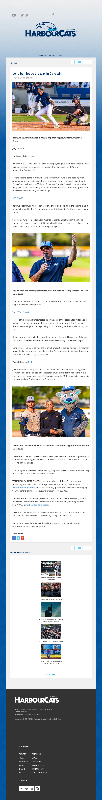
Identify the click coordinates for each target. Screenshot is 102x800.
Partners (52, 55)
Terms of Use (38, 769)
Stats (22, 769)
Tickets (22, 754)
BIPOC (34, 758)
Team (21, 758)
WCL (21, 773)
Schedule (23, 762)
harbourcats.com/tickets (23, 487)
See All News (51, 674)
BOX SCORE (17, 198)
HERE (29, 362)
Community (43, 55)
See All (81, 62)
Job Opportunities (40, 773)
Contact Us (37, 762)
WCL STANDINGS (20, 312)
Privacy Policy (38, 765)
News (21, 765)
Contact (60, 55)
